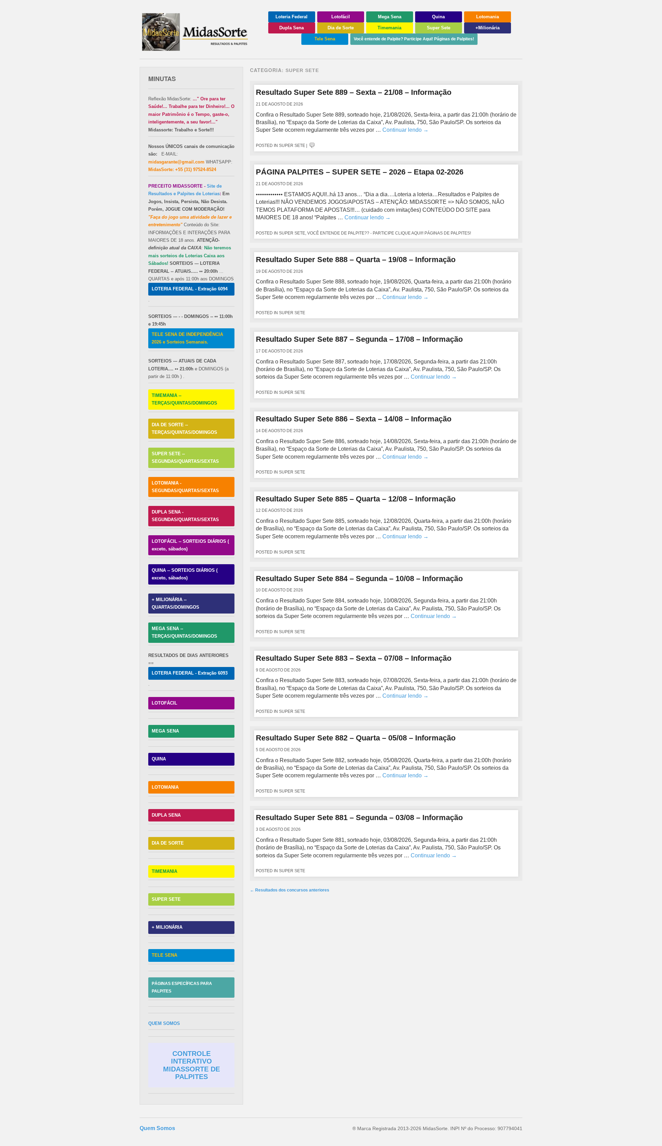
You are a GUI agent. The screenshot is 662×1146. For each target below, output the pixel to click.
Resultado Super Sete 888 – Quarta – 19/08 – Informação (355, 259)
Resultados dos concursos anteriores (289, 890)
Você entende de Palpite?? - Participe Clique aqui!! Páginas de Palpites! (389, 233)
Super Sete (438, 27)
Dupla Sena (291, 27)
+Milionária (487, 27)
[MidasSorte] (198, 48)
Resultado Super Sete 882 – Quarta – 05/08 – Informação (355, 738)
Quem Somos (157, 1128)
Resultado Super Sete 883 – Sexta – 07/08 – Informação (353, 658)
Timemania (389, 27)
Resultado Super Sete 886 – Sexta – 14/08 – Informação (353, 419)
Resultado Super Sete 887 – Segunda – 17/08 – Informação (359, 339)
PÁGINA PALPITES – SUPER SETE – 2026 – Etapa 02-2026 (359, 172)
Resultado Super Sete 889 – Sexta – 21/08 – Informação (353, 92)
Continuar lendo (405, 130)
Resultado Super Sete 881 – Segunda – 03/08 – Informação (359, 817)
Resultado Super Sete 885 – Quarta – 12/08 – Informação (355, 499)
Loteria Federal (291, 16)
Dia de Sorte (341, 27)
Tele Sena (324, 38)
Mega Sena (389, 16)
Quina (438, 16)
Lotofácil (340, 16)
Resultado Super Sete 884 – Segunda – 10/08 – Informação (359, 578)
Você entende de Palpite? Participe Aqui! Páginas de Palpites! (414, 39)
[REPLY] (312, 145)
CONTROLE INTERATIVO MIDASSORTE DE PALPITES (191, 1065)
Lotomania (487, 16)
